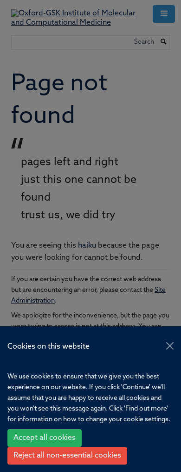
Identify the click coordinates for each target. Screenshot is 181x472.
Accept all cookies (44, 438)
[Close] (169, 345)
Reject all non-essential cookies (67, 455)
